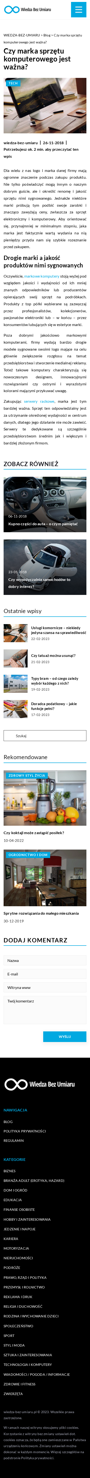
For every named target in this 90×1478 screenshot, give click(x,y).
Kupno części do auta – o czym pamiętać (43, 523)
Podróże (12, 1268)
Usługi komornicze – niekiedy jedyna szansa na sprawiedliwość (58, 630)
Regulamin (14, 1140)
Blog (8, 1122)
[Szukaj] (9, 736)
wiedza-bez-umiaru (21, 142)
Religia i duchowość (23, 1306)
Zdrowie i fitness (19, 1384)
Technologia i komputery (28, 1364)
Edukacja (13, 1200)
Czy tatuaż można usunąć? (53, 655)
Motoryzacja (16, 1248)
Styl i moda (14, 1345)
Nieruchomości (18, 1258)
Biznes (9, 1171)
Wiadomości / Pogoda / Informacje (37, 1374)
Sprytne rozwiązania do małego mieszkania (41, 913)
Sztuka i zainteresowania (28, 1355)
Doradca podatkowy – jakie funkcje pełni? (54, 706)
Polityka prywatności (25, 1131)
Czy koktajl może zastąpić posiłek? (34, 832)
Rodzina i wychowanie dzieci (31, 1316)
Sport (9, 1336)
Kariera (11, 1239)
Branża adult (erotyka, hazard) (34, 1180)
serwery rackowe (39, 401)
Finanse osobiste (19, 1209)
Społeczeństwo (18, 1326)
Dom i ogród (15, 1190)
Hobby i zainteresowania (27, 1219)
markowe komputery (42, 276)
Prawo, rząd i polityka (25, 1277)
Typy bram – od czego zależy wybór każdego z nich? (54, 680)
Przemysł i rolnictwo (24, 1287)
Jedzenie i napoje (20, 1229)
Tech (13, 83)
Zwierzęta (13, 1394)
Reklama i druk (18, 1297)
